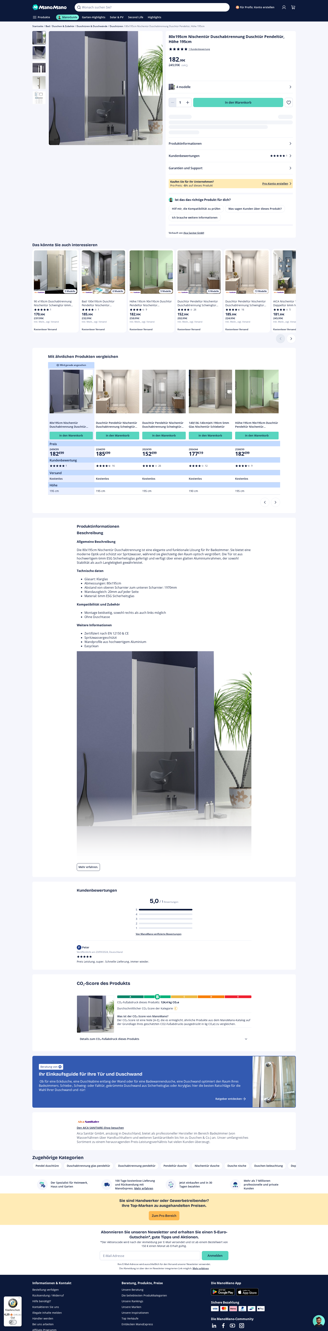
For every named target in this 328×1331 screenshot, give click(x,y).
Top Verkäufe (130, 1318)
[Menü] (19, 1298)
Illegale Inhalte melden (47, 1312)
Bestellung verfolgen (45, 1289)
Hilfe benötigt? (41, 1301)
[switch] (13, 1322)
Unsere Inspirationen (135, 1312)
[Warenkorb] (293, 7)
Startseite (37, 26)
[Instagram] (242, 1326)
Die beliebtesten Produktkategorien (144, 1295)
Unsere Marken (131, 1307)
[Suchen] (79, 7)
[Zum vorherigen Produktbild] (56, 88)
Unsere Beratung (132, 1289)
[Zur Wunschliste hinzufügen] (289, 102)
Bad (48, 26)
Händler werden (42, 1318)
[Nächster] (291, 338)
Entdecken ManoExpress (137, 1324)
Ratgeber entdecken (228, 1099)
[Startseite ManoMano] (50, 7)
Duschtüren (116, 26)
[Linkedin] (214, 1326)
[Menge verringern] (172, 102)
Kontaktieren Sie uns (45, 1307)
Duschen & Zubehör (63, 26)
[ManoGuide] (319, 1321)
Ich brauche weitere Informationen (195, 217)
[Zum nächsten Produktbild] (155, 88)
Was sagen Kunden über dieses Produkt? (255, 208)
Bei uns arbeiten (43, 1324)
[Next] (275, 502)
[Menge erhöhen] (188, 102)
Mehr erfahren (201, 1268)
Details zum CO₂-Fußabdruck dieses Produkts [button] (109, 1039)
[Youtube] (232, 1326)
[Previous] (264, 502)
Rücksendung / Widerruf (48, 1295)
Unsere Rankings (132, 1301)
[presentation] (246, 1039)
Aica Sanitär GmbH (193, 232)
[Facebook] (223, 1326)
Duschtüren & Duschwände (92, 26)
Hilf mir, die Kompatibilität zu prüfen (196, 208)
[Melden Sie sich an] (284, 7)
